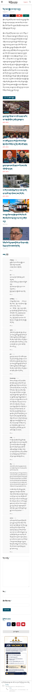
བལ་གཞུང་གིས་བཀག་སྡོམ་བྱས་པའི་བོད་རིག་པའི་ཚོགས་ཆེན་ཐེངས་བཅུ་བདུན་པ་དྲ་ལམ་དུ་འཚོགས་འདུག (15, 218)
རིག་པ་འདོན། (6, 558)
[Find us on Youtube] (23, 624)
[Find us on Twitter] (14, 624)
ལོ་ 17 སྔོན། (15, 260)
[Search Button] (30, 2)
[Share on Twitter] (12, 15)
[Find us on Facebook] (9, 624)
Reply (12, 270)
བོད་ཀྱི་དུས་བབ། (5, 12)
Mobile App (6, 112)
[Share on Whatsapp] (26, 15)
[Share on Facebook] (6, 15)
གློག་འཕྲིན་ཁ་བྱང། (7, 601)
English (26, 2)
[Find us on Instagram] (18, 624)
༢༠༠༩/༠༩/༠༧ (12, 12)
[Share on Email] (19, 15)
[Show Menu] (2, 2)
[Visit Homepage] (13, 2)
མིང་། (4, 592)
